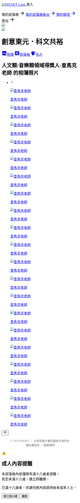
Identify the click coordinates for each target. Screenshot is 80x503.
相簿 (11, 54)
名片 (39, 54)
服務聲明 (49, 445)
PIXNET (24, 441)
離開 (24, 496)
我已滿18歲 (10, 496)
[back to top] (5, 432)
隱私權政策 (32, 445)
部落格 (25, 54)
